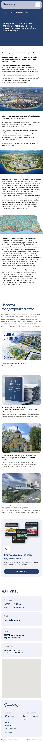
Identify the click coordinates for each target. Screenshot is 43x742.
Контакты (8, 732)
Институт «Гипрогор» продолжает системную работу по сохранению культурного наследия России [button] (19, 458)
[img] (10, 4)
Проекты (8, 725)
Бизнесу (26, 719)
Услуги (7, 719)
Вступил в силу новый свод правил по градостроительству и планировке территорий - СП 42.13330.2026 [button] (21, 409)
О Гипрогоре (9, 716)
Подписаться (21, 571)
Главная (8, 713)
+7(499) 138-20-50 (12, 604)
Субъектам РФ (10, 729)
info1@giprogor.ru (12, 620)
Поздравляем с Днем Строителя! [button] (14, 363)
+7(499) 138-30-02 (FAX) (15, 607)
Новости (8, 722)
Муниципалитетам (30, 713)
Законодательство (30, 716)
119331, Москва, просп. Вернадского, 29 (14, 636)
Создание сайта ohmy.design (34, 739)
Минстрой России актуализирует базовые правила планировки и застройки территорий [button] (20, 507)
